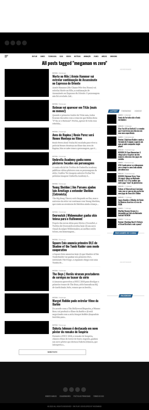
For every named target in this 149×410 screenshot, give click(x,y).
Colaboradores (65, 396)
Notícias (77, 56)
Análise (104, 56)
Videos (68, 56)
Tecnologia (52, 56)
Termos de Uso (98, 396)
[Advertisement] (70, 16)
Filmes (96, 56)
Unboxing (113, 56)
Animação (87, 56)
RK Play (34, 56)
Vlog (61, 56)
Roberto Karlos (51, 396)
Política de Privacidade (81, 396)
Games (42, 56)
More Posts (52, 352)
